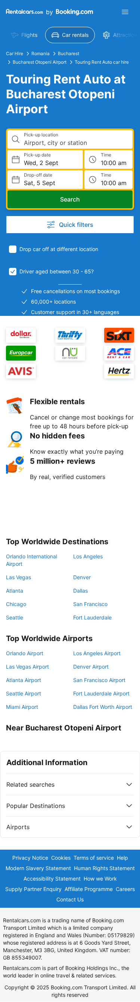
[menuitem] (24, 35)
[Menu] (125, 12)
